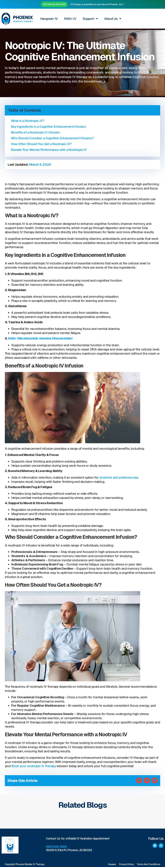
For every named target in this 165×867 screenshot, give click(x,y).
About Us (110, 19)
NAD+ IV (70, 19)
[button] (139, 780)
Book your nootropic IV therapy (33, 766)
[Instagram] (161, 845)
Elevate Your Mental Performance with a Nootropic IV (49, 150)
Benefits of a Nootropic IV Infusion (35, 132)
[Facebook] (154, 845)
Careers (112, 864)
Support (88, 19)
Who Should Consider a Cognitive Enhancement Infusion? (52, 138)
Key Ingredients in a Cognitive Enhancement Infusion (48, 126)
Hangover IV (49, 19)
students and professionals (118, 477)
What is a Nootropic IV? (27, 121)
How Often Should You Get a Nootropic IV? (41, 144)
